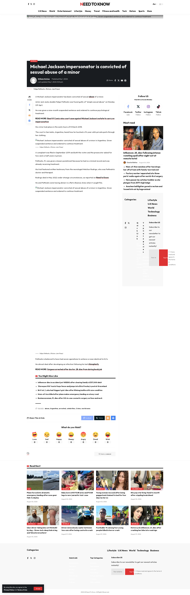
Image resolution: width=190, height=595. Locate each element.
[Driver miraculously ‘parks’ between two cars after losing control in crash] (77, 515)
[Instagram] (34, 4)
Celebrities (137, 489)
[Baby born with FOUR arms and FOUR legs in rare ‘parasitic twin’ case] (77, 480)
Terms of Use (22, 590)
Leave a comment (106, 454)
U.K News (152, 203)
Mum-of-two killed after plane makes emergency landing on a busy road (68, 394)
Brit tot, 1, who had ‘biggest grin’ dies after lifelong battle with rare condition (70, 390)
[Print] (125, 80)
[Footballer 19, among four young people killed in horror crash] (112, 515)
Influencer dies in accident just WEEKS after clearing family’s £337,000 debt (70, 382)
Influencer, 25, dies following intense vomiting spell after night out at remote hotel (142, 155)
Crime (78, 408)
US (29, 489)
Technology (154, 211)
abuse (91, 97)
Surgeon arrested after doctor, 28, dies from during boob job (74, 369)
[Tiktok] (158, 109)
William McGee (44, 79)
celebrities (71, 408)
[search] (150, 4)
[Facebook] (28, 4)
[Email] (121, 80)
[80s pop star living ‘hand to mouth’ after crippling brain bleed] (147, 480)
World (34, 61)
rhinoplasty (93, 364)
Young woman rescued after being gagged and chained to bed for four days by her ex (111, 495)
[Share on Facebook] (115, 80)
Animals (31, 524)
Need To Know (95, 4)
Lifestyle (152, 200)
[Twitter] (31, 4)
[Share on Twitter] (118, 80)
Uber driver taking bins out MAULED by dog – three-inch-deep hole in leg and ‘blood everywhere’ (42, 530)
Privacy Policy (9, 590)
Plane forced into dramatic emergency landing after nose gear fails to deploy (42, 495)
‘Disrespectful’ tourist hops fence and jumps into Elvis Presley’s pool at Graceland (72, 386)
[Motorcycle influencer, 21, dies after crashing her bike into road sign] (147, 515)
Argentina (54, 408)
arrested (62, 408)
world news (86, 408)
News (40, 524)
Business (152, 215)
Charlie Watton (132, 162)
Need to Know (102, 177)
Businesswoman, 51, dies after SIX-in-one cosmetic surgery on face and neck (70, 398)
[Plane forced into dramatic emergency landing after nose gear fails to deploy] (43, 480)
